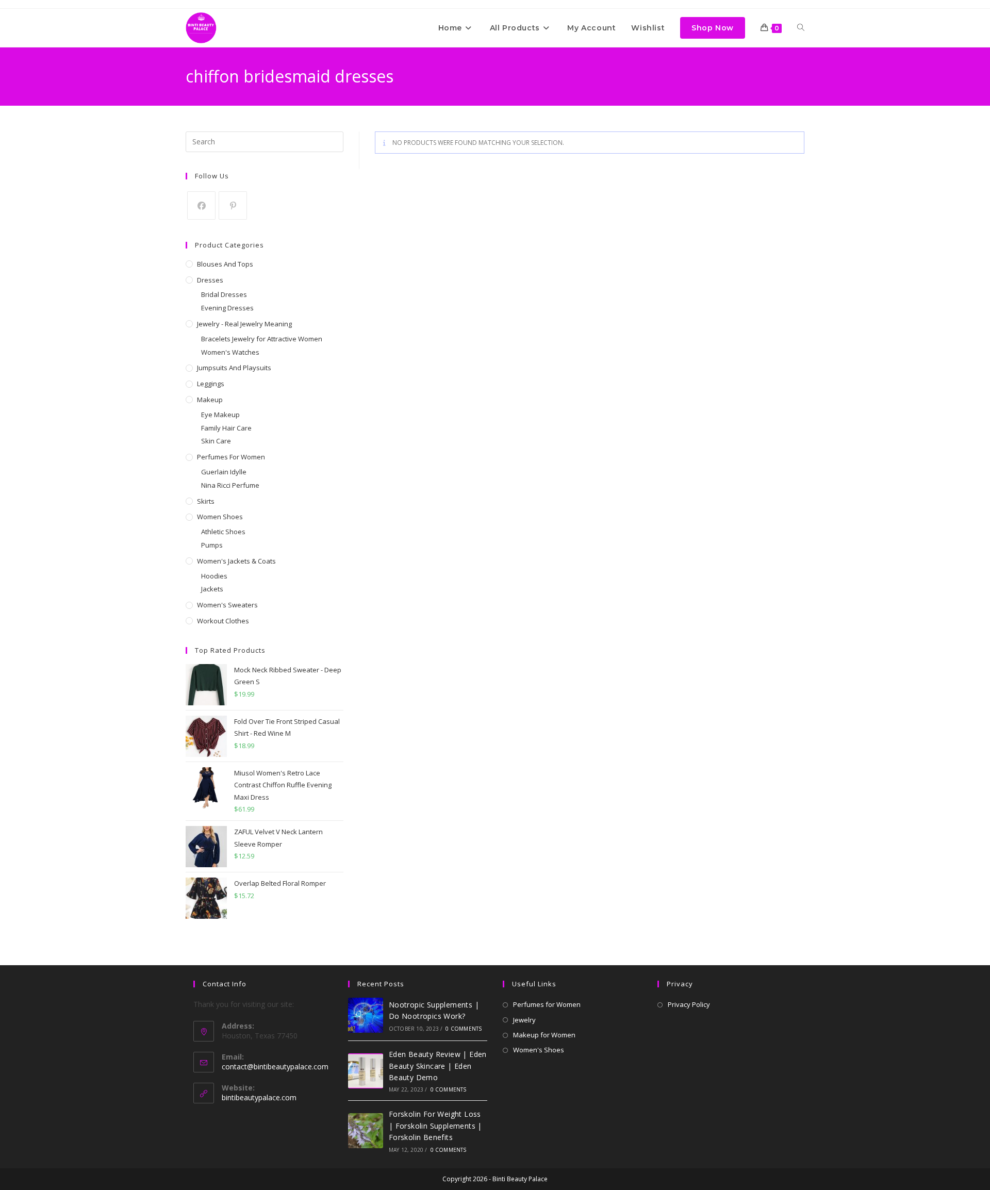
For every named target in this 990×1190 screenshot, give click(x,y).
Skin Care (216, 440)
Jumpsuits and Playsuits (234, 367)
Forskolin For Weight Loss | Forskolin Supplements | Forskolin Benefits (435, 1125)
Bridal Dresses (224, 294)
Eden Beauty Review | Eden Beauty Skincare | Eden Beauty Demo (438, 1065)
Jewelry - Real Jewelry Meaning (244, 323)
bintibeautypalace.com (259, 1097)
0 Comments (464, 1028)
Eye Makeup (220, 414)
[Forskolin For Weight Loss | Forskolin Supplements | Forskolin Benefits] (365, 1130)
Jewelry (524, 1019)
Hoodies (214, 576)
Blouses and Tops (225, 264)
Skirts (205, 501)
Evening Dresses (227, 307)
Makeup (210, 399)
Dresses (210, 280)
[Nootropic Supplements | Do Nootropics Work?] (365, 1015)
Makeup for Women (544, 1034)
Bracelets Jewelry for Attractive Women (261, 338)
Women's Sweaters (227, 604)
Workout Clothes (223, 620)
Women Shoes (220, 516)
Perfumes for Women (231, 456)
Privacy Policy (689, 1004)
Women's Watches (230, 352)
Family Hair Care (226, 428)
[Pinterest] (233, 205)
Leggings (210, 383)
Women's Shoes (538, 1049)
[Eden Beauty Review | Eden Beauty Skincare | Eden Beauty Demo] (365, 1070)
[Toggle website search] (800, 28)
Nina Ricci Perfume (230, 485)
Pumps (212, 545)
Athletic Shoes (223, 531)
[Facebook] (201, 205)
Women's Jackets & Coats (236, 561)
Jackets (212, 588)
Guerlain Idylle (223, 471)
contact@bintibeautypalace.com (275, 1066)
